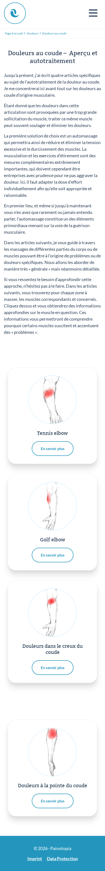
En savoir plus (52, 448)
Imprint (34, 858)
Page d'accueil (14, 33)
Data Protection (62, 858)
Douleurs (33, 33)
